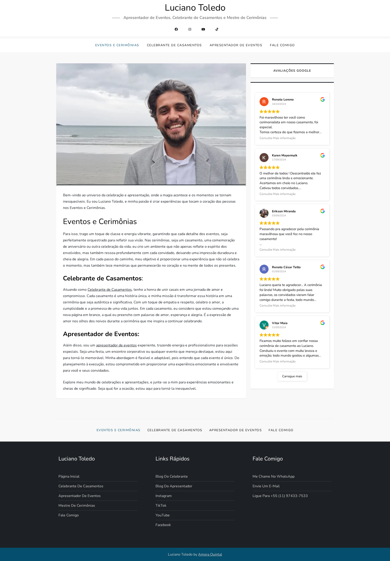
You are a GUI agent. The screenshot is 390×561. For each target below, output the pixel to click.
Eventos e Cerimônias (117, 45)
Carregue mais (292, 376)
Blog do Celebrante (172, 476)
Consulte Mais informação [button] (278, 138)
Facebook (163, 524)
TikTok (161, 505)
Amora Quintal (210, 554)
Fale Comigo (282, 45)
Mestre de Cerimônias (76, 505)
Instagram (164, 495)
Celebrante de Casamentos (174, 45)
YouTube (163, 515)
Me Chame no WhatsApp (274, 476)
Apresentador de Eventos (236, 45)
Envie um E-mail (266, 486)
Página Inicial (68, 476)
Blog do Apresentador (174, 486)
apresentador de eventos (116, 345)
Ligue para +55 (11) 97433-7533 (280, 495)
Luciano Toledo (195, 8)
